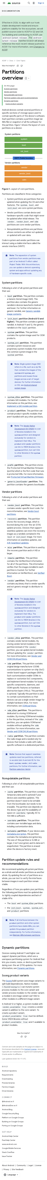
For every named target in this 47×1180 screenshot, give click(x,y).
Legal (30, 1165)
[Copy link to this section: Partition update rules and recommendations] (30, 864)
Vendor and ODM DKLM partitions (22, 731)
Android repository (9, 1071)
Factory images (8, 1087)
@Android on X (8, 1101)
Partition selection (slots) (20, 769)
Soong (9, 981)
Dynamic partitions (25, 968)
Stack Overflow (8, 1152)
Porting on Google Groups (12, 1125)
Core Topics (20, 61)
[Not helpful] (21, 66)
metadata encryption (16, 834)
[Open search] (28, 3)
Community (21, 1165)
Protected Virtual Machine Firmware (27, 477)
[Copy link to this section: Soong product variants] (31, 975)
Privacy (6, 1169)
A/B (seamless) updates (18, 543)
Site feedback (17, 1169)
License (38, 1165)
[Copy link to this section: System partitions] (24, 282)
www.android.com (9, 1144)
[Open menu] (4, 3)
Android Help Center (10, 1136)
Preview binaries (8, 1083)
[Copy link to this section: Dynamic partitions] (31, 947)
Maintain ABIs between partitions (26, 935)
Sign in (41, 3)
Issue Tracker (7, 1156)
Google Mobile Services (11, 1148)
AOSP (4, 61)
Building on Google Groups (12, 1121)
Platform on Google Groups (13, 1117)
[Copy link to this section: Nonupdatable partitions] (32, 778)
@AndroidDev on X (9, 1105)
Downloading (7, 1079)
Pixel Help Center (8, 1140)
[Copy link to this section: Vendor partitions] (24, 492)
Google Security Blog (10, 1113)
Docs (11, 61)
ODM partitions (29, 706)
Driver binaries (7, 1091)
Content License (30, 1049)
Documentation (11, 11)
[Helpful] (18, 66)
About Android (8, 1165)
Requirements (7, 1075)
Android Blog (7, 1109)
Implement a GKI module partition (22, 406)
